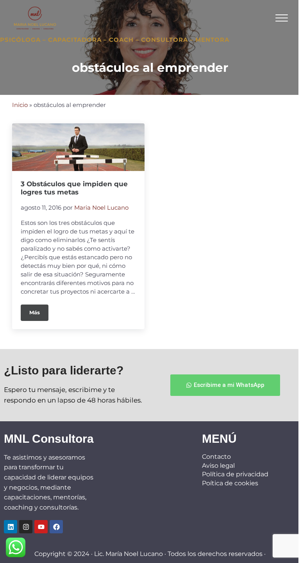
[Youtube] (41, 526)
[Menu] (281, 18)
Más (38, 310)
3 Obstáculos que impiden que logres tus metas (74, 188)
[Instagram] (25, 526)
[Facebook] (56, 526)
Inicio (20, 105)
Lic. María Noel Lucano (128, 554)
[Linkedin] (10, 526)
